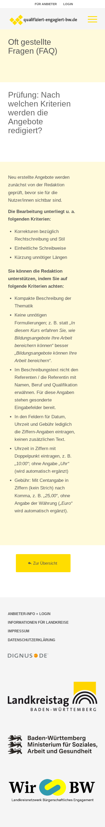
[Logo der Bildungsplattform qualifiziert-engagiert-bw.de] (43, 18)
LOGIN (68, 4)
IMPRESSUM (18, 631)
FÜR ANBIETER (46, 4)
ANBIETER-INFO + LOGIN (29, 614)
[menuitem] (46, 4)
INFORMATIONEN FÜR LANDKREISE (38, 622)
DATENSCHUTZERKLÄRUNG (31, 640)
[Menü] (89, 18)
